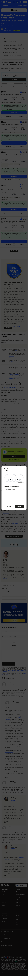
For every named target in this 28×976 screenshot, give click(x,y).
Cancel (9, 506)
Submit (19, 506)
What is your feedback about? (12, 486)
